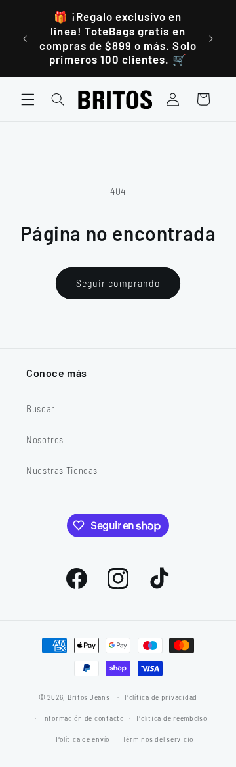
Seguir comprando (118, 282)
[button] (27, 99)
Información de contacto (83, 717)
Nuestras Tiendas (62, 470)
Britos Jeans (89, 696)
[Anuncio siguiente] (211, 38)
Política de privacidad (161, 696)
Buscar (40, 408)
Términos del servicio (158, 738)
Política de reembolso (171, 717)
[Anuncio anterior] (24, 38)
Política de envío (83, 738)
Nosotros (45, 439)
